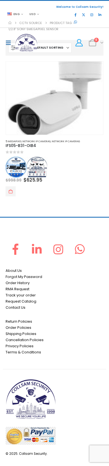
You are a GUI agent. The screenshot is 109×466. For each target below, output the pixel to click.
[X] (83, 14)
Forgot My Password (24, 276)
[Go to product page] (54, 98)
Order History (18, 283)
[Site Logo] (26, 43)
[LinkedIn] (99, 14)
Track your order (21, 295)
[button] (10, 42)
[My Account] (79, 42)
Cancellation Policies (25, 340)
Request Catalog (21, 301)
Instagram (58, 249)
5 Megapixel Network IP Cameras (28, 141)
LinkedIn (37, 249)
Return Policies (19, 321)
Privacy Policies (20, 346)
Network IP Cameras (66, 141)
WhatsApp (79, 249)
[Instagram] (91, 14)
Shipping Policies (21, 333)
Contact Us (15, 307)
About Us (14, 270)
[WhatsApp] (75, 22)
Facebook (15, 249)
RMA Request (17, 289)
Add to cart (11, 191)
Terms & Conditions (23, 352)
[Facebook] (75, 14)
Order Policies (18, 327)
